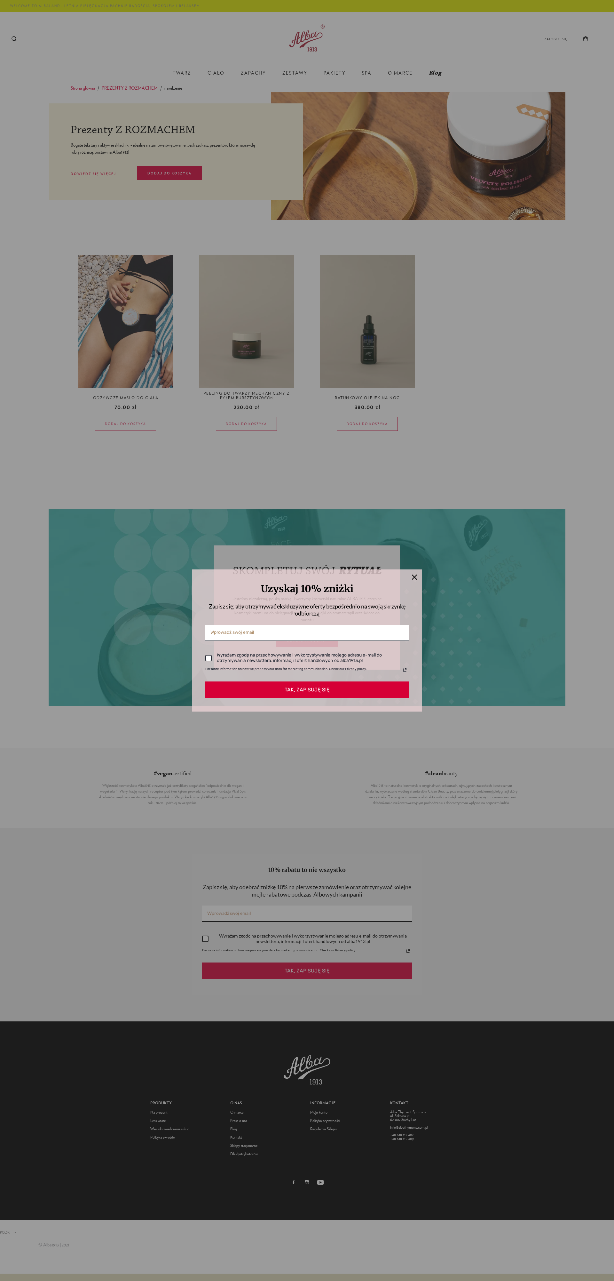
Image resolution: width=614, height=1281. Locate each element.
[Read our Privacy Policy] (405, 670)
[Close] (414, 577)
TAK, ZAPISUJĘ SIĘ (307, 690)
